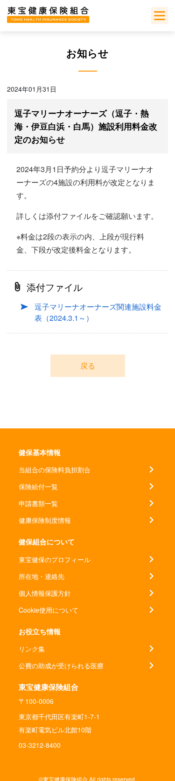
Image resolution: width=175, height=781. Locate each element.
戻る (87, 365)
